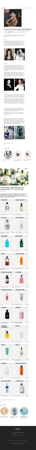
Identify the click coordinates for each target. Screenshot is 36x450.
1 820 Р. (13, 232)
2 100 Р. (27, 214)
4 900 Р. (27, 304)
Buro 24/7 (6, 32)
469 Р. (27, 268)
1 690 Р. (27, 322)
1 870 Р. (27, 359)
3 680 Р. (13, 322)
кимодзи (8, 120)
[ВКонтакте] (4, 191)
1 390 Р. (13, 214)
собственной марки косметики (17, 120)
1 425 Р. (13, 359)
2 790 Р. (13, 268)
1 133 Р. (13, 304)
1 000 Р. (13, 395)
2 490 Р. (27, 395)
